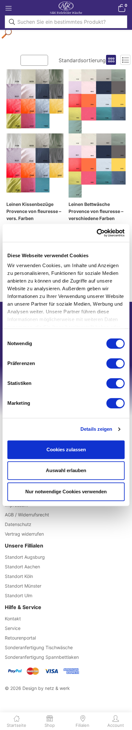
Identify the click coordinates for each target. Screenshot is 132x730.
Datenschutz (18, 524)
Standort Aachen (22, 566)
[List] (125, 60)
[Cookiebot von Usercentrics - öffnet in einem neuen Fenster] (97, 233)
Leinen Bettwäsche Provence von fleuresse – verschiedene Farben (96, 211)
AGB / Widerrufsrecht (27, 514)
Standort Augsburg (25, 557)
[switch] (115, 363)
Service (13, 628)
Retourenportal (20, 638)
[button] (122, 8)
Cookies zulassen (66, 449)
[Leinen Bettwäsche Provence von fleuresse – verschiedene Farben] (97, 133)
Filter (37, 60)
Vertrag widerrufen (24, 534)
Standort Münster (23, 586)
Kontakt (13, 618)
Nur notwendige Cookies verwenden (66, 491)
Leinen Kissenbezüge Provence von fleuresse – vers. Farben (33, 211)
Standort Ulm (18, 595)
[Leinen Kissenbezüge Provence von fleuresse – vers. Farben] (34, 133)
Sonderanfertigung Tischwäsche (39, 647)
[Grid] (111, 60)
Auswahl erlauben (66, 470)
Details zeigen (96, 429)
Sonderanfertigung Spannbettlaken (42, 657)
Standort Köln (19, 576)
